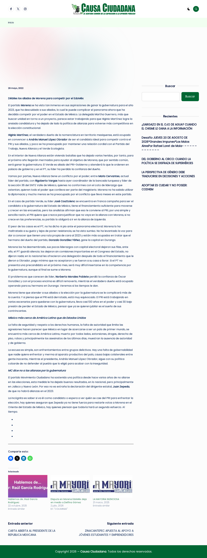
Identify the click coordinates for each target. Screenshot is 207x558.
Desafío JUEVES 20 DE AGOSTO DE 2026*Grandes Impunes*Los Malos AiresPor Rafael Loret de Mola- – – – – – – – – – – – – (169, 144)
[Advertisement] (103, 51)
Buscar (170, 86)
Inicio (11, 22)
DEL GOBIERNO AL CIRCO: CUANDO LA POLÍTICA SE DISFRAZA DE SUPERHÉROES (167, 161)
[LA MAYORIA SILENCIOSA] (112, 486)
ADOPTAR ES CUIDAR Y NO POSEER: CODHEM (164, 187)
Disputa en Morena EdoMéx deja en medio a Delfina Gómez (69, 501)
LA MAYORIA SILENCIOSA (106, 499)
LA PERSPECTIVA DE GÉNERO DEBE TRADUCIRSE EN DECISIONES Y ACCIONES (169, 174)
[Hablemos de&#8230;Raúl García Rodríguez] (27, 486)
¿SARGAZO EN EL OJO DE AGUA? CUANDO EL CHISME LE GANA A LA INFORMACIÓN (169, 127)
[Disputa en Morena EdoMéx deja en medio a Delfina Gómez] (70, 486)
